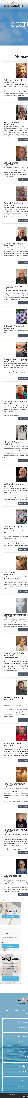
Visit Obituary (23, 99)
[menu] (25, 3)
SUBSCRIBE (10, 946)
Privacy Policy (22, 1096)
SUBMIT (10, 979)
